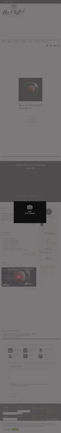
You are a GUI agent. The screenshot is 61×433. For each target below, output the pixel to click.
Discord (32, 213)
